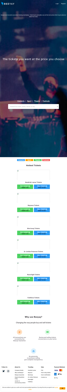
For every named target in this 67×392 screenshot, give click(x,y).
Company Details (19, 370)
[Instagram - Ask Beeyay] (8, 371)
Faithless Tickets (33, 298)
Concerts (22, 4)
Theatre (39, 4)
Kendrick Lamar (32, 370)
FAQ (42, 370)
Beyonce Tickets (33, 205)
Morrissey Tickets (33, 228)
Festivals (47, 4)
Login (57, 3)
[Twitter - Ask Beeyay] (4, 371)
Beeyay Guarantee (19, 375)
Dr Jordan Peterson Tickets (33, 251)
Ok (62, 388)
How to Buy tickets (45, 372)
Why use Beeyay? (19, 372)
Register (63, 3)
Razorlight (30, 379)
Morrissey (30, 375)
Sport (31, 4)
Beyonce (30, 372)
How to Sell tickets (45, 375)
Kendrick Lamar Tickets (33, 182)
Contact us (44, 377)
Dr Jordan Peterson (33, 377)
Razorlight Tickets (33, 274)
